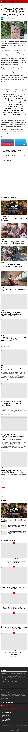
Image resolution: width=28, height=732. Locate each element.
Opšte (2, 239)
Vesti (8, 347)
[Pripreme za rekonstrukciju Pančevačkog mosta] (14, 357)
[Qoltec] (3, 496)
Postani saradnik (5, 715)
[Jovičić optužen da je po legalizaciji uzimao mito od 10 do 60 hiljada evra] (14, 598)
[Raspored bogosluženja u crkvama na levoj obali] (14, 575)
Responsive (14, 726)
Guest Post (23, 729)
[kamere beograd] (5, 483)
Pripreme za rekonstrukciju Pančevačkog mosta (11, 368)
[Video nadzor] (4, 487)
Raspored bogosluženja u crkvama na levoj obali (14, 588)
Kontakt (16, 730)
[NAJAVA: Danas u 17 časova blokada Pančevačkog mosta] (14, 459)
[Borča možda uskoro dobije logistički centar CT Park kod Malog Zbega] (14, 390)
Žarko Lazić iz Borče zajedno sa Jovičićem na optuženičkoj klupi (14, 627)
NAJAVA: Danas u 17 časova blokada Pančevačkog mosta (12, 471)
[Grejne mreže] (4, 491)
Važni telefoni (5, 720)
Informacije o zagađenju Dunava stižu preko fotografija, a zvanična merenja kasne (13, 338)
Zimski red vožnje (6, 719)
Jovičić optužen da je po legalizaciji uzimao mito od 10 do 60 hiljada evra (14, 608)
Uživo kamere (5, 716)
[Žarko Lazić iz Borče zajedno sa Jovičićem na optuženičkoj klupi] (14, 618)
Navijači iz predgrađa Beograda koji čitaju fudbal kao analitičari (13, 242)
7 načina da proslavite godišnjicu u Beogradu (14, 219)
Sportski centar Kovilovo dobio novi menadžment (14, 653)
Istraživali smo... (5, 216)
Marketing (12, 730)
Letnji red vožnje (5, 718)
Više (15, 379)
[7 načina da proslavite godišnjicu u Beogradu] (14, 207)
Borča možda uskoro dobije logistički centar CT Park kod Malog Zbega (12, 403)
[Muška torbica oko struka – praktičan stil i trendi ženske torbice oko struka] (14, 301)
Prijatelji (9, 729)
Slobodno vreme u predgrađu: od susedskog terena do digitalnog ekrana (13, 266)
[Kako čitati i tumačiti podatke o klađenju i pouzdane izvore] (14, 278)
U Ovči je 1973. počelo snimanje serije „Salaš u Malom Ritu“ (14, 561)
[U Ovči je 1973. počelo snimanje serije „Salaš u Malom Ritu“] (14, 550)
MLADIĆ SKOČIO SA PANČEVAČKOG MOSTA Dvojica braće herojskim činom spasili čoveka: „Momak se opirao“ (12, 437)
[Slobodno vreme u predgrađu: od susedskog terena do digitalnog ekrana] (14, 253)
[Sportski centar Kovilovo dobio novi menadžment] (14, 641)
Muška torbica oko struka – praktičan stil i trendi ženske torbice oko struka (12, 314)
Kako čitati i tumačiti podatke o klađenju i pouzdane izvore (13, 290)
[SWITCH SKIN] (25, 1)
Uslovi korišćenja (16, 729)
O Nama (4, 729)
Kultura (15, 558)
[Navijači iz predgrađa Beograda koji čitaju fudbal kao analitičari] (14, 230)
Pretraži (26, 662)
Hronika (14, 624)
